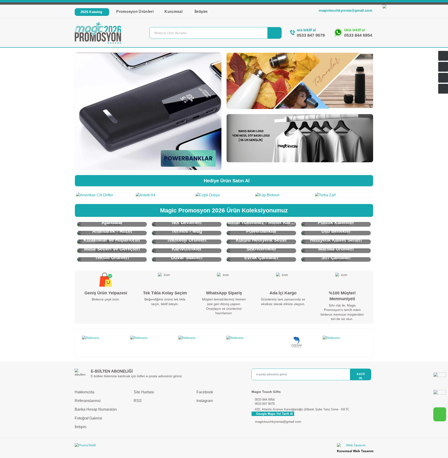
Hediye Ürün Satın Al (226, 180)
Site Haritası (144, 392)
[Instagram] (439, 396)
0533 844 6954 (358, 35)
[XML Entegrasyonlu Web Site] (148, 446)
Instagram (204, 401)
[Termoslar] (299, 81)
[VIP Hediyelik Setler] (148, 111)
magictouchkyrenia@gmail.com (345, 10)
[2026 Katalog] (443, 67)
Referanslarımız (88, 401)
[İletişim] (443, 89)
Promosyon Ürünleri (135, 12)
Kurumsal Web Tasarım (355, 451)
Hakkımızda (84, 392)
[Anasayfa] (443, 56)
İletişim (201, 12)
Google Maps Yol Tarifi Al (274, 414)
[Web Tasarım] (355, 446)
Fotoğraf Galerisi (88, 418)
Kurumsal (173, 12)
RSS (138, 401)
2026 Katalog (91, 12)
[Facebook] (439, 378)
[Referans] (103, 338)
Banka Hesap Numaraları (96, 409)
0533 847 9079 (311, 35)
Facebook (204, 392)
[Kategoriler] (443, 78)
